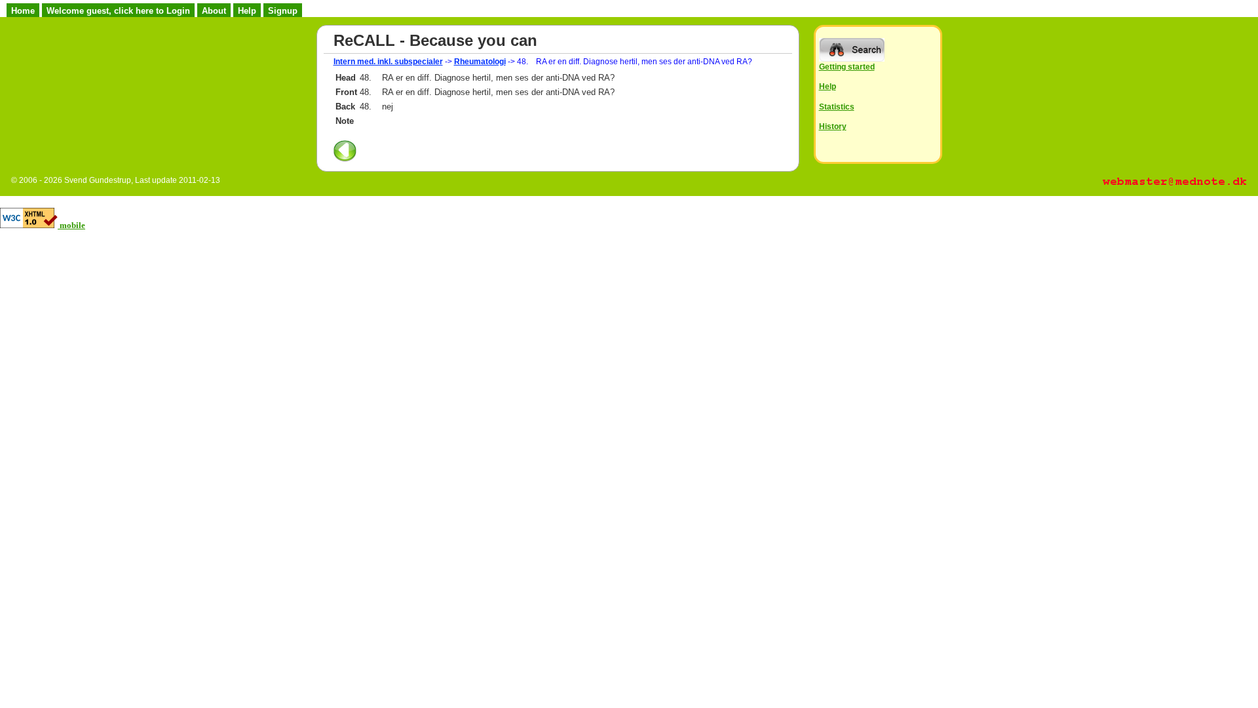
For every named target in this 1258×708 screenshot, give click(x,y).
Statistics (836, 106)
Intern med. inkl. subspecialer (388, 61)
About (214, 11)
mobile (72, 225)
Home (23, 11)
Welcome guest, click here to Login (118, 11)
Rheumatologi (480, 61)
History (833, 126)
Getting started (847, 66)
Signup (282, 11)
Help (247, 11)
